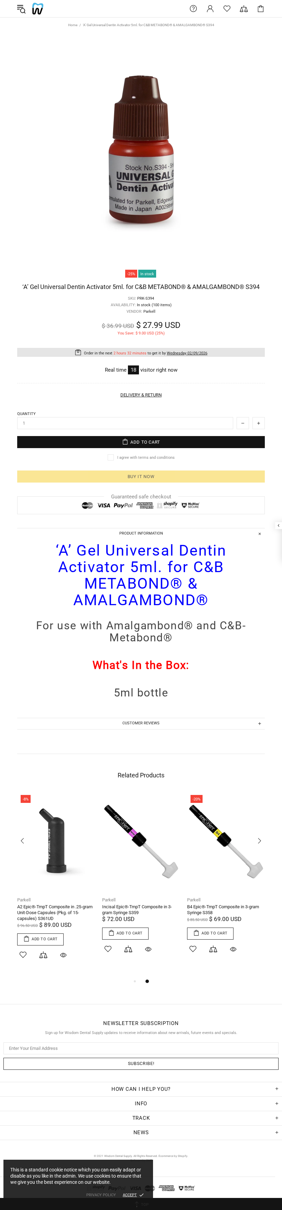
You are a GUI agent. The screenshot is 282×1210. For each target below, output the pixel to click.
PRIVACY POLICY (101, 1195)
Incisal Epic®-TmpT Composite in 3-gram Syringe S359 (137, 909)
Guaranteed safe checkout (141, 497)
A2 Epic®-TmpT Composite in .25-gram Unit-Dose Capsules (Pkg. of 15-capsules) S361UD (55, 912)
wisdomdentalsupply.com (37, 8)
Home (72, 25)
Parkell (24, 899)
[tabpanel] (56, 884)
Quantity (26, 414)
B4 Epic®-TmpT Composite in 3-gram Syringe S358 (223, 909)
